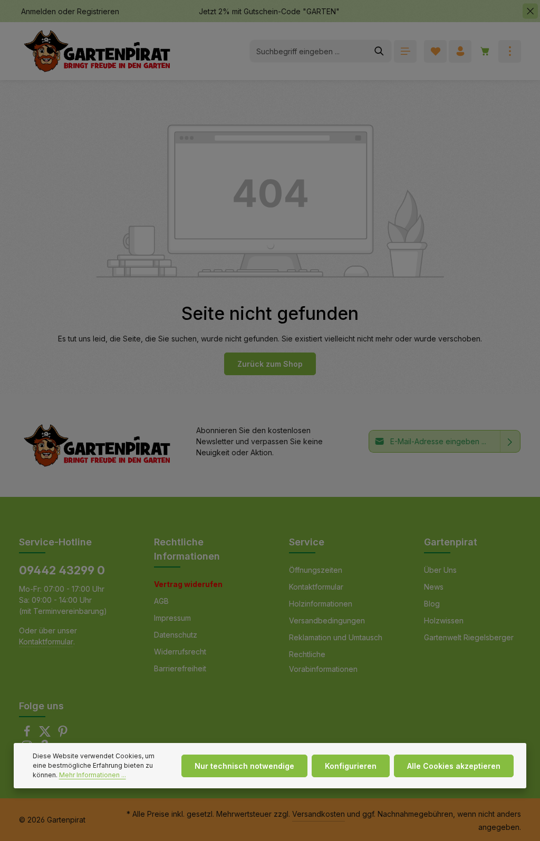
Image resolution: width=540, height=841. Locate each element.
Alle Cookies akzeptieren (453, 765)
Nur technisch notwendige (244, 765)
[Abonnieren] (510, 441)
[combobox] (308, 51)
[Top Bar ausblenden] (530, 11)
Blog (432, 603)
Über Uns (440, 569)
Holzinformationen (320, 603)
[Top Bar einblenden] (509, 51)
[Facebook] (28, 734)
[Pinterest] (63, 734)
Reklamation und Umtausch (335, 637)
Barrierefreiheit (180, 668)
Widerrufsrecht (180, 651)
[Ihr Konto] (460, 51)
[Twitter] (46, 734)
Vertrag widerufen (188, 584)
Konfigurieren (351, 765)
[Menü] (405, 51)
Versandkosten (318, 813)
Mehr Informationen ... (92, 775)
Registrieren (98, 11)
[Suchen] (379, 51)
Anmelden (38, 11)
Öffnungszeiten (315, 569)
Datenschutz (175, 634)
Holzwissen (444, 620)
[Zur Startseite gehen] (97, 51)
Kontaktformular (46, 641)
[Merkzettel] (435, 51)
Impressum (172, 617)
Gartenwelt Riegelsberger (469, 637)
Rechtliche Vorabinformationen (323, 661)
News (433, 586)
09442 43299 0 (62, 570)
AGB (161, 600)
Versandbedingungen (327, 620)
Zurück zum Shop (270, 363)
